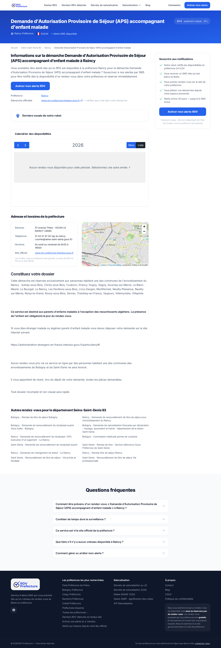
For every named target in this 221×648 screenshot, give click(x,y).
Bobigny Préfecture (72, 589)
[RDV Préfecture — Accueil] (19, 5)
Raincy (47, 48)
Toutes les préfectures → (75, 612)
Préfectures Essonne (73, 607)
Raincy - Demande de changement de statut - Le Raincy (41, 452)
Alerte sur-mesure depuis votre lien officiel (84, 626)
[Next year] (25, 145)
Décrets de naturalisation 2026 (130, 589)
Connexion (174, 5)
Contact (169, 585)
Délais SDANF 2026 (124, 594)
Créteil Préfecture (71, 603)
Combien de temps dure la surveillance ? (81, 519)
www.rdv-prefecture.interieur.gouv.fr (60, 100)
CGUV (168, 594)
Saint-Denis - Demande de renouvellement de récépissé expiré (44, 444)
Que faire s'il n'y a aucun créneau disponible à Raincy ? (89, 541)
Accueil (14, 48)
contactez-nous (202, 643)
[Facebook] (14, 610)
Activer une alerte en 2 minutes (78, 621)
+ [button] (144, 226)
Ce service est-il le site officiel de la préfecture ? (85, 530)
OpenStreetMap (115, 265)
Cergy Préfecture (71, 594)
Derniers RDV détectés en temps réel (81, 617)
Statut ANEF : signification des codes (133, 598)
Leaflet (103, 265)
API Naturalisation (123, 603)
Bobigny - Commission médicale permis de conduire (109, 436)
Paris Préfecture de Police (76, 585)
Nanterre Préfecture (72, 598)
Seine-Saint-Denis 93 (31, 48)
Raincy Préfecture (23, 33)
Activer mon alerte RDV (30, 86)
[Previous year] (18, 145)
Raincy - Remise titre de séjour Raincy (102, 452)
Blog (147, 5)
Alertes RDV (50, 5)
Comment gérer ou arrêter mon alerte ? (80, 553)
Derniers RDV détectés (74, 5)
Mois (131, 145)
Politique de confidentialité (179, 598)
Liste (141, 145)
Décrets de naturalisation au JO (130, 585)
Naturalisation (130, 5)
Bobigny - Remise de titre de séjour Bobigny (34, 417)
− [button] (144, 231)
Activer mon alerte (197, 5)
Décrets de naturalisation (104, 5)
